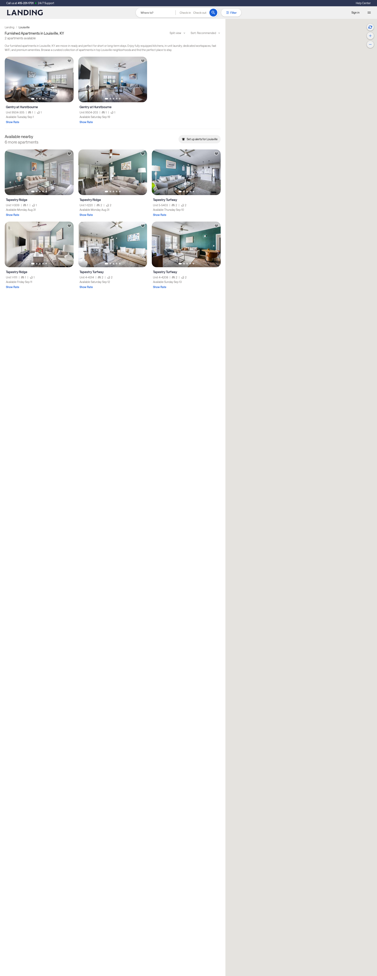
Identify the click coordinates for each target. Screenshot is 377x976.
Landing (9, 27)
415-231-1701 (26, 3)
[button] (193, 13)
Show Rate (12, 122)
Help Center (363, 3)
